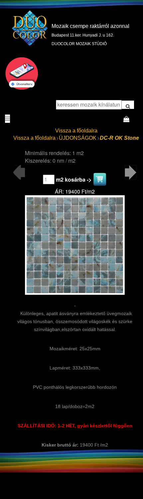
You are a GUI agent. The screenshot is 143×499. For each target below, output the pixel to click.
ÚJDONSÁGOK (77, 138)
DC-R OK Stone (119, 138)
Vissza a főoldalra (76, 130)
